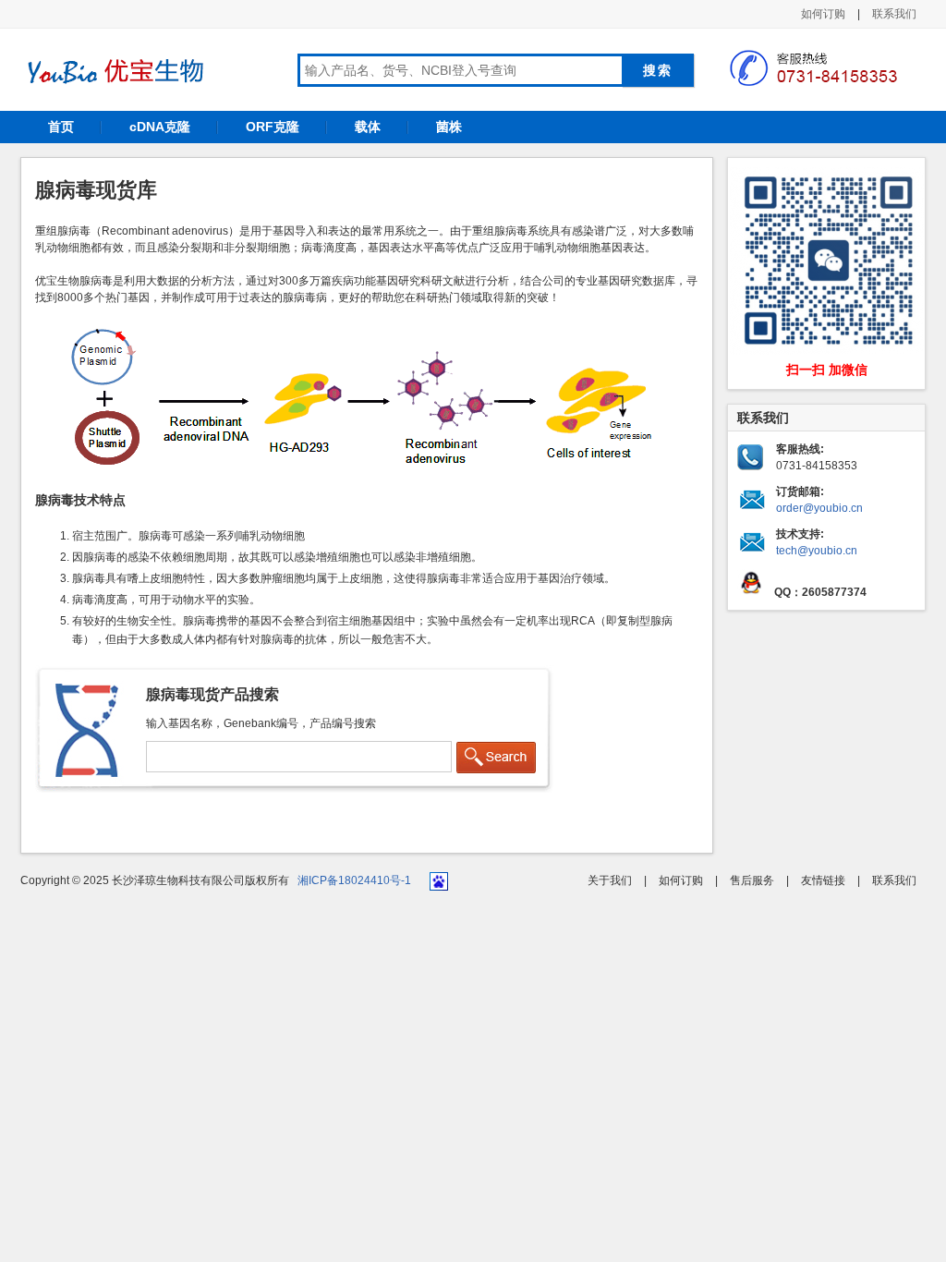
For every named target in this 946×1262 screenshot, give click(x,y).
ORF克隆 (272, 126)
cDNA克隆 (159, 126)
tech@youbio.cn (816, 550)
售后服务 (752, 880)
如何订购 (823, 13)
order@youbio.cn (819, 508)
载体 (368, 126)
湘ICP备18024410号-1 (354, 880)
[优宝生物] (112, 71)
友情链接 (823, 880)
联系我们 (894, 13)
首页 (61, 126)
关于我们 (610, 880)
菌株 (449, 126)
